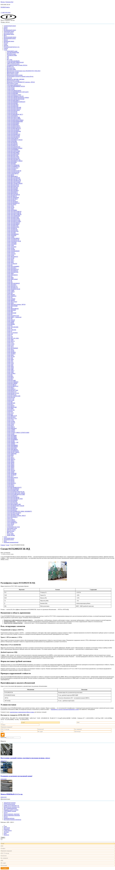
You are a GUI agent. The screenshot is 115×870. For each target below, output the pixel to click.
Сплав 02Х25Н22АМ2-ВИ (14, 107)
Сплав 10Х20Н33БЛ (12, 230)
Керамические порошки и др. (11, 807)
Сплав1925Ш (10, 486)
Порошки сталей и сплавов (11, 809)
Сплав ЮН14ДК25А (12, 477)
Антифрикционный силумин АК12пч (17, 65)
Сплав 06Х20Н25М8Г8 (13, 152)
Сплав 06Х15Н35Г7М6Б (13, 151)
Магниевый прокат (9, 34)
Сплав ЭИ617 (10, 460)
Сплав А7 (9, 335)
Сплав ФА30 (10, 425)
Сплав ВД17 (10, 404)
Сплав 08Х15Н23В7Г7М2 (14, 179)
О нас (5, 826)
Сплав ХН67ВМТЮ (12, 446)
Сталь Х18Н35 (11, 519)
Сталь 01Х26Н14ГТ (12, 496)
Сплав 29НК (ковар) (12, 279)
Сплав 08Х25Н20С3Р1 (13, 186)
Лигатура (9, 78)
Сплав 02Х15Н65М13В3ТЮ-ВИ (15, 99)
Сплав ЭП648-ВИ (11, 473)
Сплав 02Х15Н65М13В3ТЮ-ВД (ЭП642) (18, 97)
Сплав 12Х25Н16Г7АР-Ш (14, 241)
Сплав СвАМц (11, 421)
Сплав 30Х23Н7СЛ (12, 286)
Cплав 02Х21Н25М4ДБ (13, 61)
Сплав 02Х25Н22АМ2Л (13, 110)
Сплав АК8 (10, 358)
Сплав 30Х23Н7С (11, 284)
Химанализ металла (9, 818)
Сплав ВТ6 (10, 411)
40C (8, 56)
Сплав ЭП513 (10, 469)
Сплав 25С (10, 276)
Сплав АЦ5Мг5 (11, 373)
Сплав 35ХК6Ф (11, 298)
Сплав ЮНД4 (10, 479)
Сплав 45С (10, 314)
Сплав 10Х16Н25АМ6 (13, 217)
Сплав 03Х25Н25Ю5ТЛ (13, 137)
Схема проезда (8, 830)
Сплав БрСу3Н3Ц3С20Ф (13, 396)
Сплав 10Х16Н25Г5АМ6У (14, 221)
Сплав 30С (10, 282)
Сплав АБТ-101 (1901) (13, 338)
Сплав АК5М (10, 351)
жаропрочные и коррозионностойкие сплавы (22, 712)
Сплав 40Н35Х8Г (11, 313)
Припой (6, 45)
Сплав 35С (10, 297)
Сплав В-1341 (10, 398)
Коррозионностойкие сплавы (15, 75)
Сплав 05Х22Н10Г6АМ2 (13, 146)
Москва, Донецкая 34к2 (7, 2)
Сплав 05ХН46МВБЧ (12, 149)
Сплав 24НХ (10, 273)
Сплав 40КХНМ (11, 310)
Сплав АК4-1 (10, 349)
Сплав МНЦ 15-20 (12, 415)
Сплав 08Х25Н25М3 (12, 187)
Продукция (7, 827)
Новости (3, 741)
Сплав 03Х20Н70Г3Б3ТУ (13, 127)
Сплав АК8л (10, 359)
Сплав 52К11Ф (11, 320)
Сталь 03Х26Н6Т (11, 507)
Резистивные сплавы (12, 83)
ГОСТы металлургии (9, 804)
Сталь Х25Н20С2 (11, 521)
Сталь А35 (10, 518)
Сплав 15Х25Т (11, 252)
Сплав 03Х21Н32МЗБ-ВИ (14, 131)
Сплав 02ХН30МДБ (12, 116)
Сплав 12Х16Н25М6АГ (13, 238)
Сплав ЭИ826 (10, 465)
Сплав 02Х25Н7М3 (12, 111)
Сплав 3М (9, 307)
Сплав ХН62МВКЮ (12, 445)
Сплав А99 (10, 336)
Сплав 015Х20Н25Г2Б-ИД (14, 90)
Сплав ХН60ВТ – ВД (12, 442)
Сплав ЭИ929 (10, 466)
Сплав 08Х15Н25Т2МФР (13, 182)
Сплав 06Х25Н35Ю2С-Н (13, 159)
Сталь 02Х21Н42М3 (12, 500)
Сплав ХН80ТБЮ (11, 453)
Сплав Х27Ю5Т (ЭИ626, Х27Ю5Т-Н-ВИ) (18, 432)
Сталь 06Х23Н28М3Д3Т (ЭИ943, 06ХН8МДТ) (19, 511)
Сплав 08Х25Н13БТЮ (13, 184)
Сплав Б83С (10, 376)
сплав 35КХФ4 (11, 294)
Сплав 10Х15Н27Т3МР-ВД (14, 214)
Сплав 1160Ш (10, 237)
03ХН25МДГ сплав (12, 51)
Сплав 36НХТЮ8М (12, 306)
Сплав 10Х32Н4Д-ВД (12, 231)
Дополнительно (5, 799)
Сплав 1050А (10, 208)
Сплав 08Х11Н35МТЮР (13, 177)
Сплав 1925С (10, 259)
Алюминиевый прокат (10, 25)
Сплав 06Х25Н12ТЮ (12, 155)
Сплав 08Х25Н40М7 (12, 189)
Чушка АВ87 (10, 534)
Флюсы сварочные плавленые (12, 815)
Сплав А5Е (10, 334)
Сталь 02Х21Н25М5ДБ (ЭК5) (15, 498)
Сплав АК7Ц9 (11, 356)
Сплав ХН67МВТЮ (12, 449)
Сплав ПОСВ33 (11, 417)
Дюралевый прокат (9, 31)
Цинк (5, 541)
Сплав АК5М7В (11, 352)
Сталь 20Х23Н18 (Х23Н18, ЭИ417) (16, 515)
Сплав (5, 49)
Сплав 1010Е (10, 206)
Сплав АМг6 (10, 367)
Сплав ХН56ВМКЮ (12, 439)
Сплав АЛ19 (10, 363)
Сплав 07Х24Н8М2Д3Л (13, 166)
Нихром (6, 42)
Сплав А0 (9, 328)
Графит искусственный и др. (11, 805)
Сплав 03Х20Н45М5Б (13, 124)
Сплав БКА (10, 379)
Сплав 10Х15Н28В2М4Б (13, 215)
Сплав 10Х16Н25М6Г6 (13, 224)
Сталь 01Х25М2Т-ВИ (12, 490)
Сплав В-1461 (10, 400)
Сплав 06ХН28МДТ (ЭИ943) (14, 161)
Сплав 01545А (11, 87)
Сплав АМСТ (10, 370)
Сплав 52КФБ (10, 321)
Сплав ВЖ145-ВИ (12, 407)
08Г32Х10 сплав (11, 54)
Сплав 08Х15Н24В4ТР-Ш (14, 180)
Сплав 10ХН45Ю (11, 235)
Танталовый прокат (9, 538)
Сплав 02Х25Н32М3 (12, 327)
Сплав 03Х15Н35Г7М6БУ (14, 118)
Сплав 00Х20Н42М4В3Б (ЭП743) (16, 86)
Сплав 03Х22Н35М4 (12, 132)
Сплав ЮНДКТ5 (11, 483)
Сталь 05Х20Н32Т (12, 510)
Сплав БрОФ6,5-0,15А (13, 393)
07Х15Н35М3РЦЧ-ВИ (13, 52)
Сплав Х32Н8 (10, 434)
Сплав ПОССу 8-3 (12, 418)
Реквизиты (7, 829)
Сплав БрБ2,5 (10, 387)
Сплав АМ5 (10, 365)
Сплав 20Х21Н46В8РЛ (13, 266)
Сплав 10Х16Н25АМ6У (13, 218)
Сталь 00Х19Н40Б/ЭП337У (14, 487)
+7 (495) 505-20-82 (5, 12)
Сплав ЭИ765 (10, 463)
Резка (5, 833)
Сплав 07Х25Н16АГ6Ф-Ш (14, 170)
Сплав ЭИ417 (10, 458)
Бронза (5, 28)
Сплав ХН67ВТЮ (12, 448)
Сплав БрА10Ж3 (11, 380)
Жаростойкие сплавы (12, 73)
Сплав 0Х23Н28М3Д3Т (13, 203)
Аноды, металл (5, 22)
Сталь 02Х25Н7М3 (12, 501)
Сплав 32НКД (10, 291)
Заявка (3, 837)
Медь (5, 35)
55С (8, 58)
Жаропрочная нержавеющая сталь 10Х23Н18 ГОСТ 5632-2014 (23, 70)
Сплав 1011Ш (10, 207)
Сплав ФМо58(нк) (12, 428)
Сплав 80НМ (10, 322)
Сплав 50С (10, 318)
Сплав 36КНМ (11, 300)
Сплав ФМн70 (11, 427)
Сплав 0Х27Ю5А (11, 204)
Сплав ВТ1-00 (10, 410)
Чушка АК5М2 (11, 535)
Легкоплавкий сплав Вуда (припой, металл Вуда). (20, 76)
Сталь (5, 536)
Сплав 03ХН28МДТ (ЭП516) (14, 139)
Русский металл (5, 10)
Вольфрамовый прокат (10, 30)
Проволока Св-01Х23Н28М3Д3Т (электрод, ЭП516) (21, 82)
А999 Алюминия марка (13, 63)
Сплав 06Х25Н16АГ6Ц (13, 158)
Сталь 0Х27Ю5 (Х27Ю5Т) (14, 512)
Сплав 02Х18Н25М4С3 (13, 100)
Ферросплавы (10, 531)
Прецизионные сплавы (13, 80)
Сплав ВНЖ (10, 408)
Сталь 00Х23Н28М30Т (13, 489)
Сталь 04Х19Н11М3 (12, 508)
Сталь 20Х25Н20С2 (12, 517)
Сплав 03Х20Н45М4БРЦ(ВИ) (15, 121)
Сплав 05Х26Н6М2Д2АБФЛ (14, 148)
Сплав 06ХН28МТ (12, 162)
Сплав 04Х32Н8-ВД (12, 144)
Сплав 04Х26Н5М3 (12, 142)
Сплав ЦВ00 (10, 455)
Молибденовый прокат (10, 37)
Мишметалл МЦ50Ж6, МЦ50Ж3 (15, 79)
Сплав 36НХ (10, 303)
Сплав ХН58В (11, 441)
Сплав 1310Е (10, 245)
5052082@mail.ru (5, 7)
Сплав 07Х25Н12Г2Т (12, 168)
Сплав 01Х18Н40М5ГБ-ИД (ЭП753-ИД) (17, 92)
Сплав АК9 (10, 360)
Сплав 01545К (11, 89)
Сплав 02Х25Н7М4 (12, 113)
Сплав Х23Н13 (11, 431)
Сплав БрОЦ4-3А (11, 394)
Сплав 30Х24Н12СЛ (12, 287)
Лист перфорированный (10, 808)
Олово (5, 44)
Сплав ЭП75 (10, 476)
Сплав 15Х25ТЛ (11, 253)
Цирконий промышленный (11, 542)
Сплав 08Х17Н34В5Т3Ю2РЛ (14, 183)
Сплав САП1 (10, 420)
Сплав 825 (9, 325)
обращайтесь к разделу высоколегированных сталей (65, 709)
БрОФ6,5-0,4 (10, 66)
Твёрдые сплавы (11, 529)
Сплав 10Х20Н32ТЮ (12, 225)
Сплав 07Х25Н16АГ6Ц (13, 172)
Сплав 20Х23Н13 (11, 268)
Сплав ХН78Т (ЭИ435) (13, 452)
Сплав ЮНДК (10, 481)
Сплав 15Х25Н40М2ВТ (13, 251)
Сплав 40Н (10, 311)
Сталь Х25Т (10, 525)
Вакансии (6, 834)
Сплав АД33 (10, 345)
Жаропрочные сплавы (13, 72)
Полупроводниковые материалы (12, 819)
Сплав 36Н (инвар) (12, 301)
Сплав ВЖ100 (10, 405)
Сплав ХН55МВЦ (12, 436)
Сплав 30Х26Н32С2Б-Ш (13, 289)
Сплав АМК (10, 369)
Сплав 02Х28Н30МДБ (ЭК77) (15, 114)
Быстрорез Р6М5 (11, 69)
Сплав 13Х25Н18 (11, 246)
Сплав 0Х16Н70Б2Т (12, 199)
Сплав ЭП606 (10, 472)
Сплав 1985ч (10, 262)
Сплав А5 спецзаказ (12, 332)
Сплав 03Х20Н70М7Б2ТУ (14, 128)
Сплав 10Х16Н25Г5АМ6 (13, 220)
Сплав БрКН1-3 (11, 389)
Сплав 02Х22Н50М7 (12, 103)
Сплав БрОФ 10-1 (11, 391)
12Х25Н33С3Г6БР (12, 55)
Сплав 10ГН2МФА (12, 210)
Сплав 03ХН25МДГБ (12, 138)
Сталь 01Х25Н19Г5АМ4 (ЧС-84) (15, 491)
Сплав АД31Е (10, 344)
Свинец (6, 48)
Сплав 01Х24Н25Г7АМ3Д (14, 94)
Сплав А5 (9, 331)
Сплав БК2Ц (10, 377)
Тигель (6, 812)
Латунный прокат (8, 32)
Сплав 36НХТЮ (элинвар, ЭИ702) (16, 304)
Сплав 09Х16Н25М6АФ (13, 194)
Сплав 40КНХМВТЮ (13, 308)
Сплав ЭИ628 (10, 462)
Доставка (6, 832)
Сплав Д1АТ (10, 412)
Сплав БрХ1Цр (11, 397)
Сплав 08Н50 (10, 175)
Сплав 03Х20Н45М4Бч (13, 123)
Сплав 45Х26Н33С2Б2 (13, 315)
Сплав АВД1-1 (11, 341)
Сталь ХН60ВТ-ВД (12, 522)
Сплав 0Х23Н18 (11, 200)
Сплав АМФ (10, 372)
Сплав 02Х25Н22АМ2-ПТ (14, 108)
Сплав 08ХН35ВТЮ (12, 193)
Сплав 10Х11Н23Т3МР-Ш (14, 213)
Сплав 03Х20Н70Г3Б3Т (13, 125)
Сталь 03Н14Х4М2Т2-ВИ (14, 504)
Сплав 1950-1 (10, 260)
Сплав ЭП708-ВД (11, 474)
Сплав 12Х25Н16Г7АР (13, 239)
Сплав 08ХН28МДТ (12, 192)
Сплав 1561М (10, 248)
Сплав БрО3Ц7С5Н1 (12, 390)
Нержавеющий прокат (10, 38)
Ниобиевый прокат (9, 41)
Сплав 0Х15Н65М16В (13, 197)
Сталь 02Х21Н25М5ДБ (13, 497)
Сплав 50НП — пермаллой (14, 317)
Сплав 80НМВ (11, 324)
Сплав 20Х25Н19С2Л (13, 269)
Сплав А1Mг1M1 (11, 329)
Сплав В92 (10, 401)
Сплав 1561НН (11, 249)
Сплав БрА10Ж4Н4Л (12, 382)
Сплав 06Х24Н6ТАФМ (13, 154)
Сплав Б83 (10, 374)
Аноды (6, 27)
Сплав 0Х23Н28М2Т (12, 201)
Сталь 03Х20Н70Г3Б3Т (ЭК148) (15, 505)
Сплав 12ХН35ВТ (12, 242)
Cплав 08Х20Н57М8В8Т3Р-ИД (15, 62)
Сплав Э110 (10, 456)
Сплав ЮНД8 (10, 480)
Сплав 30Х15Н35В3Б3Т (13, 283)
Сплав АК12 (10, 346)
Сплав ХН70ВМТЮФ (13, 450)
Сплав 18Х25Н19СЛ (12, 256)
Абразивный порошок (10, 802)
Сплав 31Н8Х (10, 290)
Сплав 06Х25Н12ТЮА (13, 156)
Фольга (6, 816)
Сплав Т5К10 (10, 424)
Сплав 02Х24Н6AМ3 (12, 106)
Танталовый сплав (12, 528)
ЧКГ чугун (10, 532)
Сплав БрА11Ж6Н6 (12, 383)
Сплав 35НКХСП (11, 296)
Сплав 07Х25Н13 (11, 169)
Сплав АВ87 (10, 339)
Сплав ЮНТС (10, 484)
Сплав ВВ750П (11, 403)
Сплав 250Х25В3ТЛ (12, 275)
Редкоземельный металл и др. (11, 47)
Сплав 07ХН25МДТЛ (12, 173)
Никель (6, 40)
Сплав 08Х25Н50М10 (13, 190)
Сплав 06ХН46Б (11, 163)
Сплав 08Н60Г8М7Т (12, 176)
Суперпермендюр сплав (13, 527)
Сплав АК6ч (10, 355)
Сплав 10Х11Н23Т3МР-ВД (14, 211)
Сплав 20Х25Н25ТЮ (12, 272)
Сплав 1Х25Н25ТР (12, 263)
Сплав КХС (10, 414)
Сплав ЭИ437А (11, 459)
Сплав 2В (9, 280)
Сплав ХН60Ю (11, 443)
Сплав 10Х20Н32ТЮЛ (13, 227)
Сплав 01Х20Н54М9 (12, 93)
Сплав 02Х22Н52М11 (12, 104)
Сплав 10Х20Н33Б (12, 228)
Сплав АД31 (10, 342)
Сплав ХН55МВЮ (12, 438)
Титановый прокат (9, 539)
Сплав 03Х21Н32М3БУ (13, 130)
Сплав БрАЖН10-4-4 (12, 386)
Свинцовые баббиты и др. (14, 85)
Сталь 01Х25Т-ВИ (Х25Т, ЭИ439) (16, 493)
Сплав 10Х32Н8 (11, 232)
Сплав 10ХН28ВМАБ (13, 234)
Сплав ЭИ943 (10, 467)
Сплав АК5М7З (11, 353)
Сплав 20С (10, 265)
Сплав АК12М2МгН (12, 348)
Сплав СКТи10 (11, 422)
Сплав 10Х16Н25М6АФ (13, 222)
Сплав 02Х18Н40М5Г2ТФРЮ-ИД (16, 101)
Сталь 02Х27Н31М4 (12, 503)
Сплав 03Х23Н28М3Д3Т (13, 134)
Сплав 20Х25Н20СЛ (12, 270)
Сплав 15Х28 (10, 255)
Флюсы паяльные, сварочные (11, 814)
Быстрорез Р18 (11, 68)
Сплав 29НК (10, 277)
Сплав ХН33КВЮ (12, 435)
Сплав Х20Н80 (11, 429)
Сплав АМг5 (10, 366)
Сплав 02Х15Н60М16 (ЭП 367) (15, 96)
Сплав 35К (10, 293)
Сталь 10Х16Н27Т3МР (13, 514)
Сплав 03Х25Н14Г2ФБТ (13, 135)
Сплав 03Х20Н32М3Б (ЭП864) (15, 120)
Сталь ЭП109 (10, 524)
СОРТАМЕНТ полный (10, 811)
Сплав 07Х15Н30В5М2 (13, 165)
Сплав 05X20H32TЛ (12, 145)
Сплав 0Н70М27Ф (12, 196)
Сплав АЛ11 (10, 362)
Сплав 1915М (10, 258)
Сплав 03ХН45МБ (12, 141)
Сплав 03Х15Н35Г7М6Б (13, 117)
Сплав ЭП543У (11, 470)
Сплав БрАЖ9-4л (11, 384)
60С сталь (9, 59)
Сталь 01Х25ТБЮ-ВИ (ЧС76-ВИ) (16, 494)
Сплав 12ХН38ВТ (12, 244)
